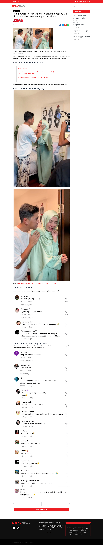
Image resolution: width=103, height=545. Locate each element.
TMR (86, 530)
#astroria (37, 71)
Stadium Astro (79, 534)
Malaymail (83, 529)
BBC (77, 532)
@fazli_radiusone (22, 68)
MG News (75, 527)
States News (62, 6)
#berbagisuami (22, 71)
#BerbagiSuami (31, 73)
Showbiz (69, 6)
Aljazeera (84, 532)
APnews (72, 534)
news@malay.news (49, 532)
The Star (81, 530)
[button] (60, 25)
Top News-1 (16, 11)
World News (82, 6)
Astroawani (72, 532)
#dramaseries (45, 71)
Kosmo (71, 530)
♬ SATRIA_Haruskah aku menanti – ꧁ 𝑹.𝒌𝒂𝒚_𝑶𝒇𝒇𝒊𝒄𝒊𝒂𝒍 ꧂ (33, 77)
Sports (75, 6)
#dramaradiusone (22, 73)
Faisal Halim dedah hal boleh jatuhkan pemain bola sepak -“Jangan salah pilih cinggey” (38, 283)
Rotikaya (75, 530)
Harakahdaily (71, 529)
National (54, 6)
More (88, 6)
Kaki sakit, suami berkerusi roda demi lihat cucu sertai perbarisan (81, 24)
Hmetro (69, 527)
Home (48, 6)
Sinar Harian (81, 527)
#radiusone (30, 71)
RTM (85, 534)
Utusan (77, 529)
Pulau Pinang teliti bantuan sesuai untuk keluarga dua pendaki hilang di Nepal (80, 17)
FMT (87, 529)
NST (87, 527)
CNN (80, 532)
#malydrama (54, 71)
